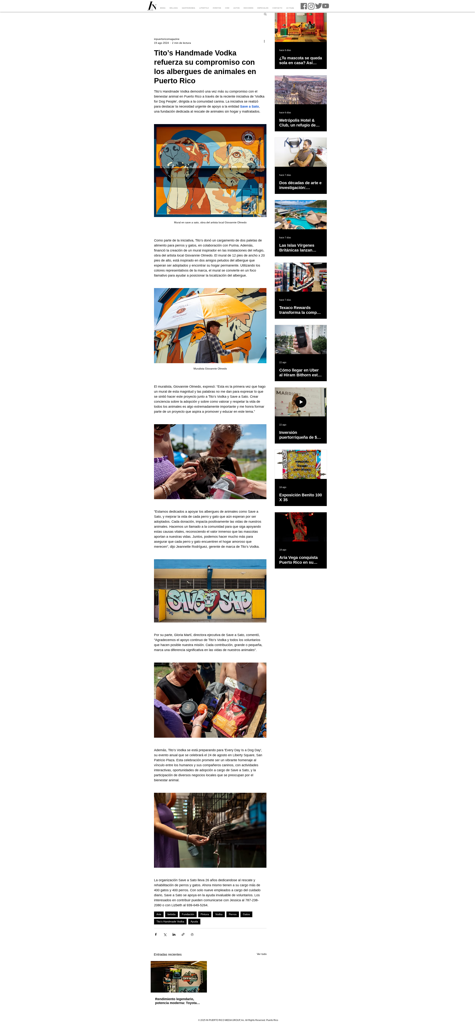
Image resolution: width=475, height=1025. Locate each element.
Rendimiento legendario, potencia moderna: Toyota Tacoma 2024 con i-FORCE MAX (176, 1001)
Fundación (188, 914)
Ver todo (262, 953)
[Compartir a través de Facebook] (156, 934)
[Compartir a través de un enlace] (183, 934)
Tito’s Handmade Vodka (170, 921)
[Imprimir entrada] (192, 934)
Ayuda (194, 921)
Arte (158, 914)
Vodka (218, 914)
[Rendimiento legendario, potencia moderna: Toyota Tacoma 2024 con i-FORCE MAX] (179, 977)
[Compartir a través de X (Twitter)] (165, 934)
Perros (233, 914)
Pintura (205, 914)
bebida (172, 914)
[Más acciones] (264, 41)
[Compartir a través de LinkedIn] (174, 934)
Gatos (246, 914)
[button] (265, 13)
